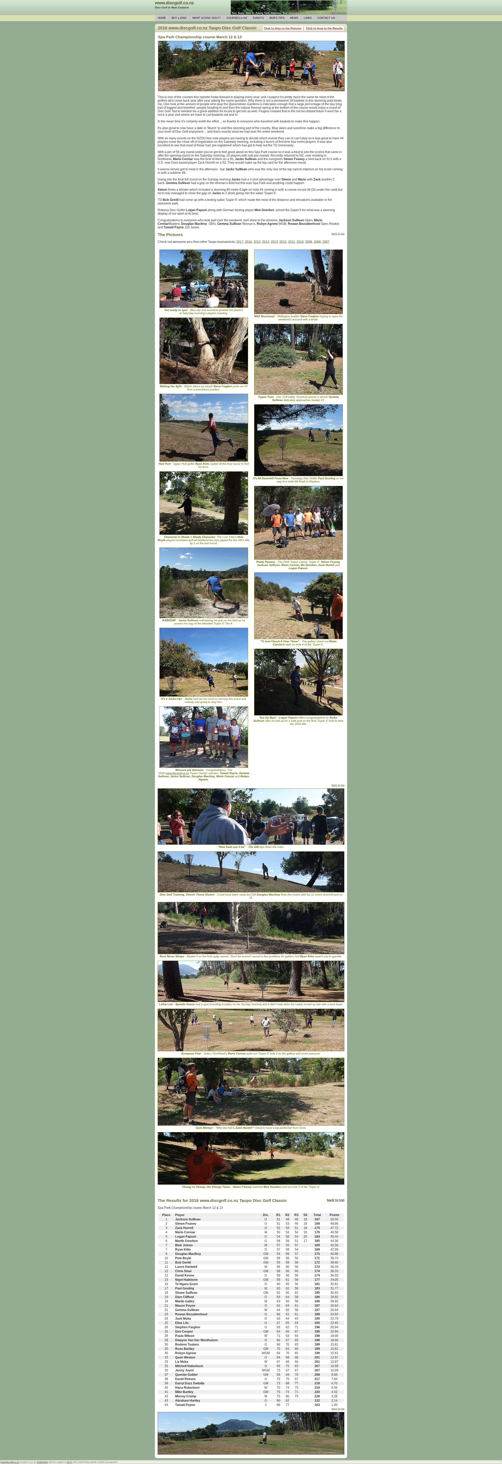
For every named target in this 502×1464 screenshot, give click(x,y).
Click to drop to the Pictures (282, 28)
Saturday (230, 141)
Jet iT (69, 1462)
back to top (338, 233)
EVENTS (258, 17)
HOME (162, 17)
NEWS (294, 17)
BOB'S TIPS (276, 17)
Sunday (213, 179)
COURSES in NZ (236, 17)
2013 (274, 241)
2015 (257, 241)
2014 (265, 241)
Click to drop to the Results (324, 28)
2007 (325, 241)
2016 (248, 241)
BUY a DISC (179, 17)
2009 (308, 241)
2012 (282, 241)
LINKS (308, 17)
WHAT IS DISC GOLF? (206, 17)
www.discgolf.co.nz (174, 2)
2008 (317, 241)
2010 (300, 241)
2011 (291, 241)
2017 (239, 241)
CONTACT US (326, 17)
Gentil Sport (42, 1462)
